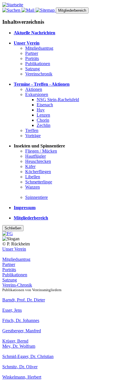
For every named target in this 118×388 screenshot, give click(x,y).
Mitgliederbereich (72, 10)
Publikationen (37, 63)
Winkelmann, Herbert (21, 377)
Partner (31, 53)
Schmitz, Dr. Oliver (20, 366)
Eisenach (45, 104)
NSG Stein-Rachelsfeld (58, 99)
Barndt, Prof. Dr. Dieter (23, 299)
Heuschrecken (38, 161)
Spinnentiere (36, 197)
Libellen (32, 176)
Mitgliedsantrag (39, 48)
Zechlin (43, 125)
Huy (41, 109)
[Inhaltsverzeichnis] (46, 10)
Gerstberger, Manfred (21, 330)
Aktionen (33, 89)
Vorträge (33, 135)
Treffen (31, 130)
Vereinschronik (38, 73)
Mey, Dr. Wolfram (18, 346)
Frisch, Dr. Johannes (20, 320)
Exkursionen (36, 94)
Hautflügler (35, 156)
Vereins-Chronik (17, 285)
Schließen (13, 228)
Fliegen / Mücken (41, 151)
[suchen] (11, 10)
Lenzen (43, 115)
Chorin (43, 120)
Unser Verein (14, 249)
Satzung (32, 68)
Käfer (30, 166)
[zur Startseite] (12, 4)
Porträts (32, 58)
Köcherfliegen (38, 171)
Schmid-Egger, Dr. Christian (28, 356)
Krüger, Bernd (15, 341)
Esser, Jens (12, 310)
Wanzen (32, 187)
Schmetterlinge (38, 181)
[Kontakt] (28, 10)
